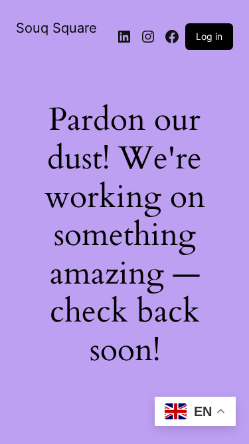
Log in (209, 36)
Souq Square (56, 28)
